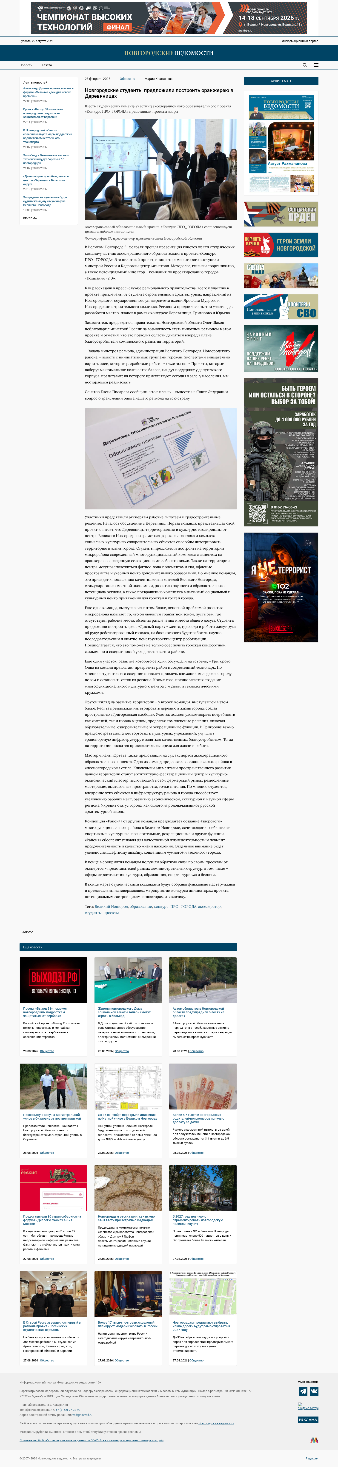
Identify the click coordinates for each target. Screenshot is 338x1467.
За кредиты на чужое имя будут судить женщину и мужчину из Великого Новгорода (45, 201)
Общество (127, 79)
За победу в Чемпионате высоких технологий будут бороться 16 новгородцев (46, 159)
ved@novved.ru (82, 1415)
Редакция (312, 1458)
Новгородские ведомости (216, 1423)
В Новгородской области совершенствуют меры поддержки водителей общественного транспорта (47, 136)
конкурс (161, 906)
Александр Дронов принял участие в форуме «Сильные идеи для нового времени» (48, 92)
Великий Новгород (111, 906)
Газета (47, 65)
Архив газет (281, 81)
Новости (26, 65)
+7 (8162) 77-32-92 (68, 1409)
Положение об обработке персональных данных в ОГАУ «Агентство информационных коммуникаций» (91, 1440)
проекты (111, 912)
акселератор (209, 906)
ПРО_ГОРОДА (183, 906)
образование (141, 906)
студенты (93, 912)
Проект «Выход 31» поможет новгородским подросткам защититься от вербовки (43, 113)
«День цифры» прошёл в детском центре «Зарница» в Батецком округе (46, 180)
